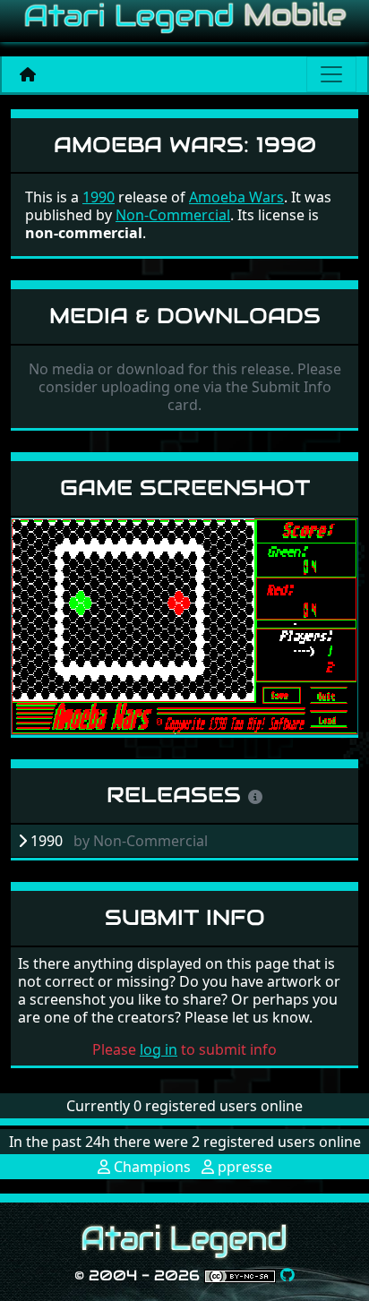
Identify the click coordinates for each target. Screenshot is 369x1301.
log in (158, 1049)
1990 (98, 197)
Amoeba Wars (236, 197)
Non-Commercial (173, 215)
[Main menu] (331, 74)
